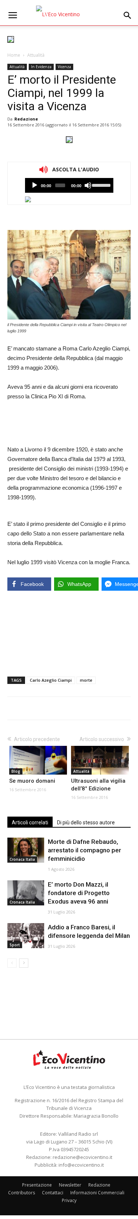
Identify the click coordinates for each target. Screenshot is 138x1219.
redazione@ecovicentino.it (82, 1157)
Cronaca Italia (22, 859)
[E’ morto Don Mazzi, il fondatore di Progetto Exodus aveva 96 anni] (25, 893)
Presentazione (37, 1185)
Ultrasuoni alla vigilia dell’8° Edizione (98, 785)
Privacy (69, 1200)
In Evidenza (41, 66)
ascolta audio (34, 185)
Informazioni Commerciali (97, 1193)
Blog (15, 771)
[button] (127, 15)
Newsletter (70, 1185)
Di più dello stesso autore (86, 822)
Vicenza (64, 66)
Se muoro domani (32, 781)
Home (13, 55)
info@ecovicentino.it (81, 1165)
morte (86, 680)
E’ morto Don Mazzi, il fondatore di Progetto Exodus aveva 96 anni (79, 893)
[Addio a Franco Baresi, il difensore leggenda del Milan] (25, 936)
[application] (69, 185)
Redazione (26, 119)
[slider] (100, 184)
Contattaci (52, 1193)
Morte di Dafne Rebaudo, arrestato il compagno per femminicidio (84, 850)
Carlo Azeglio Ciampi (51, 680)
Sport (15, 944)
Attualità (36, 55)
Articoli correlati (30, 822)
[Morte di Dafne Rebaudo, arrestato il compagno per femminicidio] (25, 850)
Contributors (21, 1193)
